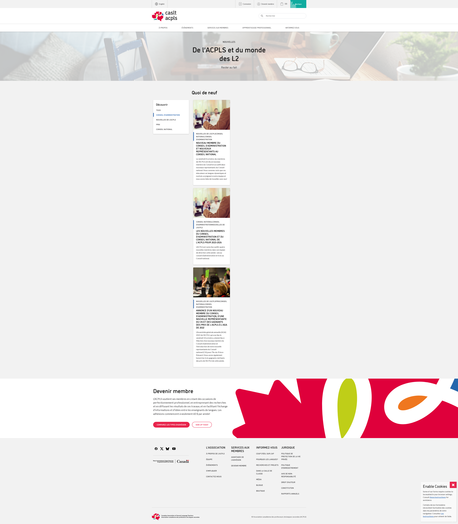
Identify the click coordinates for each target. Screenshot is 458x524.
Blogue (259, 485)
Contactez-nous (213, 476)
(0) (285, 4)
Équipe (209, 459)
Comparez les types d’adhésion (171, 424)
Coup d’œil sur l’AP (265, 453)
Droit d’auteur (288, 482)
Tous (158, 110)
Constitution (287, 488)
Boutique (298, 4)
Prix (158, 124)
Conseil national (164, 129)
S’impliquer (211, 470)
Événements (212, 465)
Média (259, 479)
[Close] (453, 485)
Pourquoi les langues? (267, 459)
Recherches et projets (267, 465)
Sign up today (202, 424)
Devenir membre (267, 4)
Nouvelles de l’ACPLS (166, 119)
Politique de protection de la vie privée (290, 456)
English (161, 4)
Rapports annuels (290, 493)
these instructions (438, 497)
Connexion (247, 4)
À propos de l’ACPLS (215, 453)
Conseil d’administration (168, 115)
